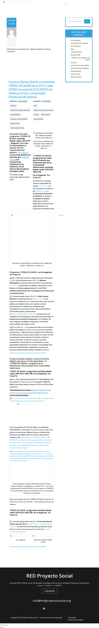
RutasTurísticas (16, 529)
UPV (38, 283)
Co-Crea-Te (23, 152)
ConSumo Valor (76, 52)
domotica (13, 106)
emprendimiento (15, 114)
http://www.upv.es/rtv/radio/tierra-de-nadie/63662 (28, 353)
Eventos (36, 114)
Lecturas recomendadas (80, 65)
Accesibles (36, 529)
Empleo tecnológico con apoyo (20, 110)
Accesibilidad (46, 101)
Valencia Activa (38, 299)
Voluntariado (75, 74)
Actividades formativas (79, 43)
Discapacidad (75, 55)
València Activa (41, 191)
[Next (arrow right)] (2, 627)
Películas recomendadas (80, 68)
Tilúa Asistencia (26, 382)
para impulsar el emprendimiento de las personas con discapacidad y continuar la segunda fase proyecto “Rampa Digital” (30, 445)
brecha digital (22, 101)
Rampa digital (45, 114)
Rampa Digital (15, 123)
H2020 (28, 314)
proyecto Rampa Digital (39, 393)
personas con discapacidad (18, 119)
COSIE (34, 314)
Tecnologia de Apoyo (17, 128)
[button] (66, 4)
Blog (35, 106)
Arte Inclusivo (76, 46)
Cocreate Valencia (38, 430)
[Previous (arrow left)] (1, 627)
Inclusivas (27, 529)
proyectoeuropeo (18, 314)
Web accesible (38, 119)
